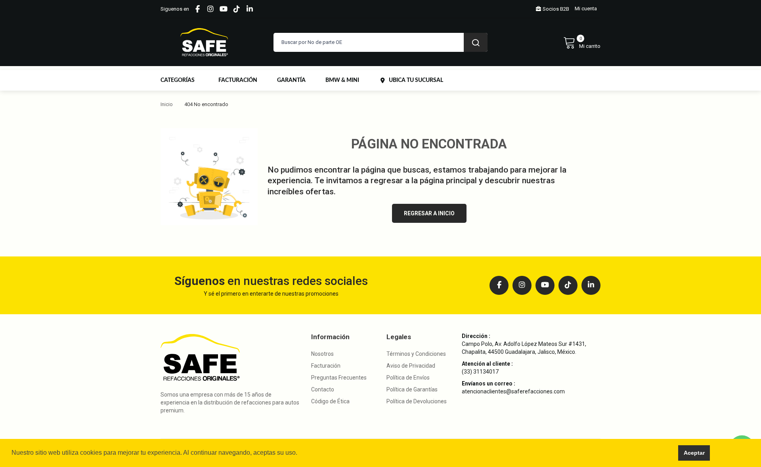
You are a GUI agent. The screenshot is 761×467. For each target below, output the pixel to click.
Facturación (325, 366)
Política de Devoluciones (416, 401)
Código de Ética (330, 401)
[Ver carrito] (581, 42)
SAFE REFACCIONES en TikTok (237, 9)
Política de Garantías (412, 389)
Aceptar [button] (694, 453)
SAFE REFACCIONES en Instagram (210, 9)
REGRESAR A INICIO (429, 213)
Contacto (322, 389)
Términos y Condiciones (416, 354)
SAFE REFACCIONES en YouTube (223, 9)
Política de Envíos (408, 377)
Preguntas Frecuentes (339, 377)
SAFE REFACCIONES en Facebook (197, 9)
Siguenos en (175, 9)
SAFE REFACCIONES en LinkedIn (250, 9)
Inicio (167, 104)
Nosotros (322, 354)
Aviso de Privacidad (410, 366)
